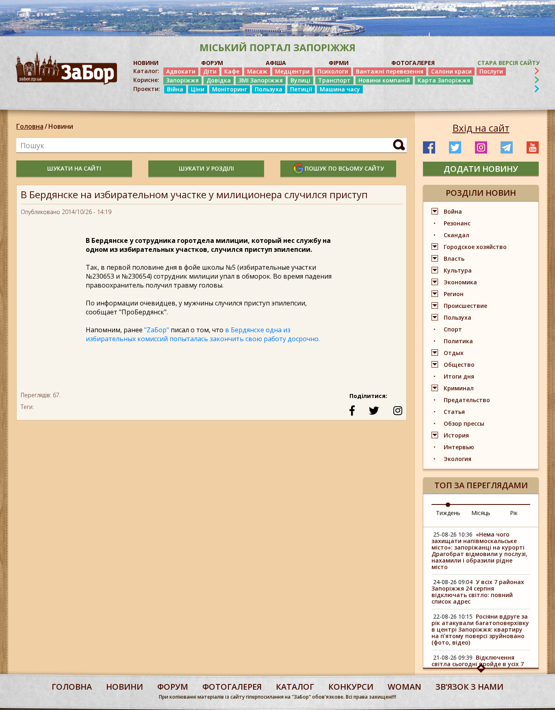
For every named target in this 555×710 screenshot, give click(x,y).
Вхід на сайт (481, 128)
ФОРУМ (212, 63)
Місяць (480, 513)
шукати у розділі (206, 168)
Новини (60, 126)
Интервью (459, 447)
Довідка (218, 80)
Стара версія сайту (508, 63)
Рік (514, 513)
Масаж (257, 71)
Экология (457, 459)
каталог (295, 686)
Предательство (467, 400)
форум (172, 686)
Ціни (197, 89)
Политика (458, 341)
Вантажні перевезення (389, 71)
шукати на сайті (74, 168)
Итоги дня (459, 376)
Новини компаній (384, 80)
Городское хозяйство (475, 247)
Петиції (301, 89)
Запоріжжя (182, 80)
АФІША (276, 63)
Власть (454, 258)
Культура (458, 270)
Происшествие (465, 306)
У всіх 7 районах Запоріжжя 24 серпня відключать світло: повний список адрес (477, 591)
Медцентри (292, 71)
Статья (454, 412)
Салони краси (451, 71)
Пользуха (268, 89)
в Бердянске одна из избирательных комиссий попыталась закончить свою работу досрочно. (203, 334)
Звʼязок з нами (469, 686)
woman (404, 686)
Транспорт (334, 80)
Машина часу (340, 89)
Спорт (453, 329)
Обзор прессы (464, 423)
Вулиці (300, 80)
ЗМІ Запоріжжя (260, 80)
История (456, 435)
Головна (29, 126)
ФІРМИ (339, 63)
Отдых (454, 353)
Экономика (460, 282)
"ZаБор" (156, 329)
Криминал (459, 388)
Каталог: (146, 71)
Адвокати (180, 71)
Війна (175, 89)
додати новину (481, 168)
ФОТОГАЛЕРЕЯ (413, 63)
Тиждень (448, 513)
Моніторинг (229, 89)
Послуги (491, 71)
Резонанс (457, 223)
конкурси (350, 686)
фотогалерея (232, 686)
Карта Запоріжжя (444, 80)
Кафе (231, 71)
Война (453, 211)
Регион (454, 294)
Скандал (456, 235)
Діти (210, 71)
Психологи (332, 71)
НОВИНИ (145, 63)
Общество (459, 364)
